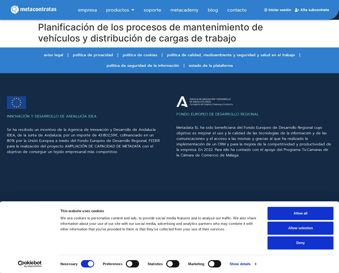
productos (117, 9)
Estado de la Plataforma (211, 65)
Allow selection (300, 228)
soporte (152, 9)
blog (213, 9)
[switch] (132, 263)
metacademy (184, 9)
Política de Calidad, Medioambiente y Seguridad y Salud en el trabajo (231, 55)
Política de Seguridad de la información (143, 65)
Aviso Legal (53, 55)
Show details (240, 264)
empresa (87, 9)
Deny (300, 243)
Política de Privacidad (93, 55)
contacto (237, 9)
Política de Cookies (140, 55)
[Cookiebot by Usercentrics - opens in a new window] (30, 264)
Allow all (300, 213)
